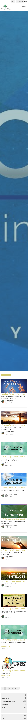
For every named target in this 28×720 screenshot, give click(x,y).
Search (13, 1)
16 (15, 688)
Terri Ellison (14, 704)
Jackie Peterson (14, 698)
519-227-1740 (20, 1)
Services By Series (16, 375)
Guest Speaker (14, 707)
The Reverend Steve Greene (14, 701)
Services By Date (6, 375)
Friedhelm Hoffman (14, 695)
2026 (14, 715)
